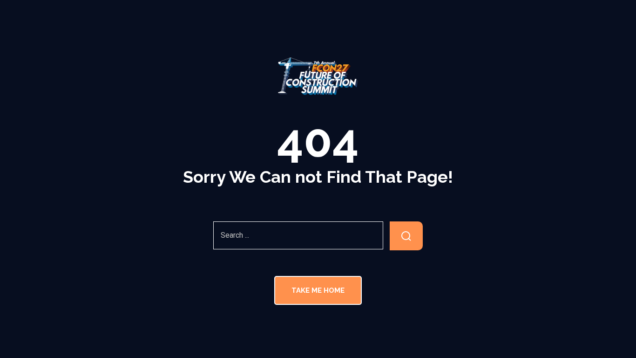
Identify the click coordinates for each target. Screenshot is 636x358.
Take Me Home (318, 290)
